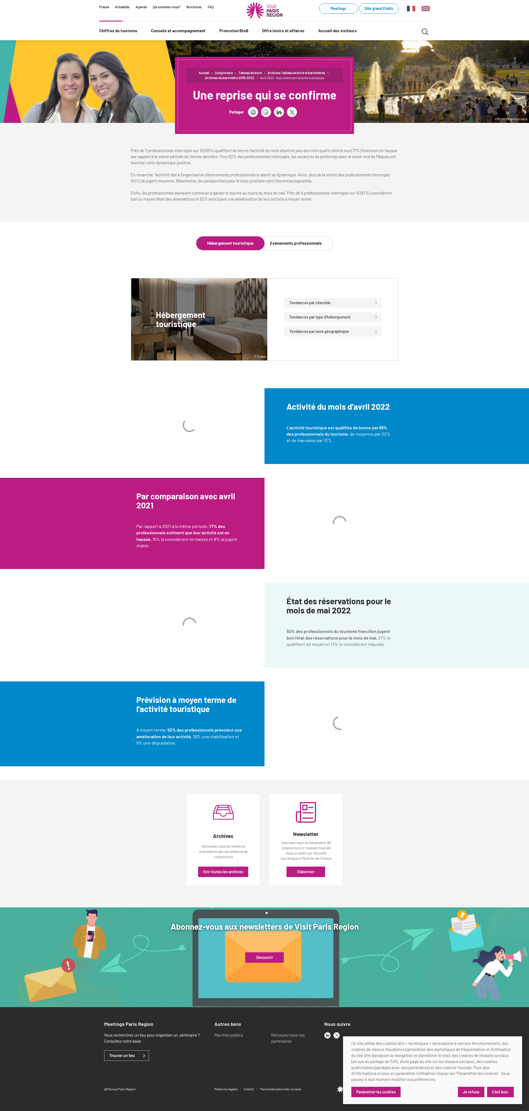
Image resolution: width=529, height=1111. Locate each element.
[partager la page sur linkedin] (279, 112)
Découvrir (264, 957)
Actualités (122, 7)
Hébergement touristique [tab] (230, 243)
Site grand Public (379, 8)
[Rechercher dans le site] (425, 31)
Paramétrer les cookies (376, 1092)
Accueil (204, 73)
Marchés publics (228, 1034)
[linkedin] (327, 1035)
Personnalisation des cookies (280, 1089)
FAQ (211, 7)
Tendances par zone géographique (319, 331)
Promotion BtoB (233, 30)
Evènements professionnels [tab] (296, 243)
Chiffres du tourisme (118, 30)
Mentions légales (226, 1089)
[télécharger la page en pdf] (266, 112)
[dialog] (432, 1070)
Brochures (194, 7)
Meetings (338, 8)
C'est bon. (500, 1092)
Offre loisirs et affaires (283, 30)
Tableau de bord (250, 73)
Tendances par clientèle (310, 302)
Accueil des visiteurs (337, 30)
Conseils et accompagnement (178, 30)
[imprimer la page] (253, 112)
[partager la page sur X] (292, 112)
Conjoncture (224, 73)
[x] (336, 1035)
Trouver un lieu (122, 1056)
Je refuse (471, 1092)
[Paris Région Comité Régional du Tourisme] (264, 10)
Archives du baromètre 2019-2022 (229, 78)
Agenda (141, 7)
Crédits (249, 1089)
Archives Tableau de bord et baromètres (296, 73)
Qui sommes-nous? (166, 7)
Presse (104, 7)
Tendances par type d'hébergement (319, 317)
